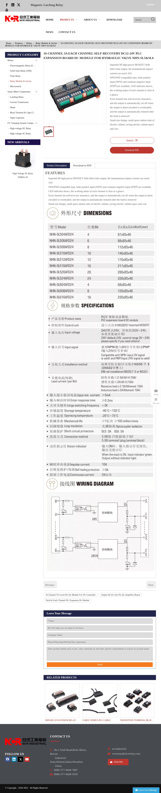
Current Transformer (19, 102)
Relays (10, 60)
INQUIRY (118, 762)
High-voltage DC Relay (20, 128)
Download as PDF (82, 165)
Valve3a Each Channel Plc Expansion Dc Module (67, 600)
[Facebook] (6, 5)
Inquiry (130, 140)
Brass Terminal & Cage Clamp (23, 112)
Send (99, 664)
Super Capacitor (17, 118)
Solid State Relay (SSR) (21, 71)
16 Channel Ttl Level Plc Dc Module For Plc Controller (71, 595)
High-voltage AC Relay (20, 133)
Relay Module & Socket (20, 81)
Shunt (12, 107)
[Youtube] (6, 10)
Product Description (57, 165)
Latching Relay (17, 97)
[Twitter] (18, 5)
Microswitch (15, 86)
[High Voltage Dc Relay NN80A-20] (23, 158)
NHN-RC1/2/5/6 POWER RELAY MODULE (62, 720)
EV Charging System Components (23, 123)
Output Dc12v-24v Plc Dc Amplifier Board (120, 595)
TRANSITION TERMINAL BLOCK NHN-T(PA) (137, 720)
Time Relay (15, 76)
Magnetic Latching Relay (47, 5)
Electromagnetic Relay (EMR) (23, 66)
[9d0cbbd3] (26, 741)
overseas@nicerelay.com (126, 753)
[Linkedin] (12, 5)
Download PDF (132, 150)
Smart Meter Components (19, 92)
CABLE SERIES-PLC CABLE (97, 720)
